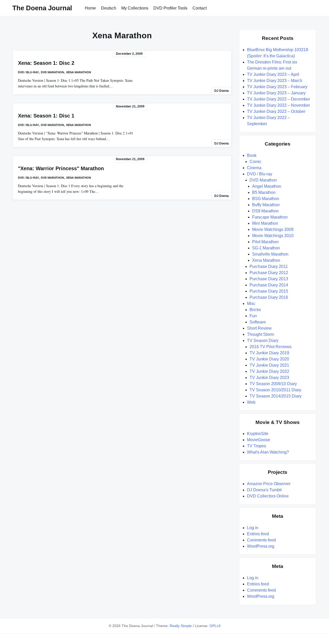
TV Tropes (256, 446)
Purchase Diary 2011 (269, 266)
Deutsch (108, 8)
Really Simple (181, 626)
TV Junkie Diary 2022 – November (278, 105)
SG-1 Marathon (266, 248)
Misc (251, 303)
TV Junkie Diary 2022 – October (276, 111)
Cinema (254, 168)
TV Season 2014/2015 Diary (275, 396)
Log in (252, 528)
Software (258, 322)
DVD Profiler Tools (170, 8)
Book (252, 155)
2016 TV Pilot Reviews (270, 347)
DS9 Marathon (265, 211)
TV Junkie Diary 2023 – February (277, 87)
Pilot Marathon (265, 242)
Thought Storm (260, 334)
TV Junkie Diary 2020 (269, 359)
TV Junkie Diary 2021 (269, 365)
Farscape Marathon (270, 217)
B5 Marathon (264, 192)
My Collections (134, 8)
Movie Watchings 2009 (273, 229)
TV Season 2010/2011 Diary (275, 390)
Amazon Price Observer (268, 484)
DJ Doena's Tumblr (264, 490)
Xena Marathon (78, 72)
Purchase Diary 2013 (269, 279)
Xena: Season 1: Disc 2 (46, 63)
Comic (255, 161)
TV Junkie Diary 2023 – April (273, 74)
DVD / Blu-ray (28, 72)
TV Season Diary (262, 340)
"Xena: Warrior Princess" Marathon (61, 168)
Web (251, 402)
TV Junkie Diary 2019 (269, 353)
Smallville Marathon (270, 254)
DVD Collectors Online (268, 496)
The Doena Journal (42, 8)
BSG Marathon (265, 198)
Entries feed (258, 534)
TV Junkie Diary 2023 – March (274, 80)
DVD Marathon (52, 72)
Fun (253, 316)
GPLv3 (215, 626)
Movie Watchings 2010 (273, 235)
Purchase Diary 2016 (269, 297)
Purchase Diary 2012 (269, 272)
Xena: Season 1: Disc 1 (46, 116)
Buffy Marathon (266, 205)
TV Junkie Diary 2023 (269, 377)
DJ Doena (221, 91)
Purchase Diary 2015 (269, 291)
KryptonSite (257, 433)
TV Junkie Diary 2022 (269, 371)
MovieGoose (258, 440)
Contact (200, 8)
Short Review (259, 328)
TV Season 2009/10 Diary (273, 384)
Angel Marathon (266, 186)
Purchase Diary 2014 (269, 285)
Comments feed (261, 540)
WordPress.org (260, 546)
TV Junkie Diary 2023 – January (276, 93)
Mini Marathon (265, 223)
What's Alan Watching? (268, 452)
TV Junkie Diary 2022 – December (278, 99)
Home (90, 8)
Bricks (255, 309)
